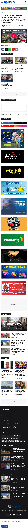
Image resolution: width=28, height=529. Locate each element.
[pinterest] (20, 515)
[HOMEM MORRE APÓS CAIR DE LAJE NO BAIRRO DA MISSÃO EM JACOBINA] (5, 343)
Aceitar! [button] (5, 526)
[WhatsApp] (9, 49)
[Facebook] (2, 49)
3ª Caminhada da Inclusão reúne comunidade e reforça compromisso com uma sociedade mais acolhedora (20, 374)
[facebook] (7, 515)
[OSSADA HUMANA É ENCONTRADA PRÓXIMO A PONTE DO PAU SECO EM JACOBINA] (5, 351)
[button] (2, 2)
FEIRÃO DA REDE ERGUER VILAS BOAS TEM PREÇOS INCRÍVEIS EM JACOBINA (17, 457)
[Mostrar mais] (19, 49)
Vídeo (10, 45)
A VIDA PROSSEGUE (14, 420)
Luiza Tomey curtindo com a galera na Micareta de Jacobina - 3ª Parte (7, 85)
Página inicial (4, 12)
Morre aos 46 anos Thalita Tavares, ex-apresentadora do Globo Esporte (20, 392)
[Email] (16, 49)
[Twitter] (6, 49)
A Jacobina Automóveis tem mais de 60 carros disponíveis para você (7, 67)
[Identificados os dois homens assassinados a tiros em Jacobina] (5, 335)
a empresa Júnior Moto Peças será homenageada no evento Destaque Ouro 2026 (13, 427)
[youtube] (14, 515)
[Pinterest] (13, 49)
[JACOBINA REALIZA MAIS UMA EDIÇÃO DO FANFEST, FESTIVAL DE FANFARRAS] (5, 451)
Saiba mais (10, 523)
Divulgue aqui (14, 304)
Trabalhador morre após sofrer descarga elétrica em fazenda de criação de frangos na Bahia (7, 373)
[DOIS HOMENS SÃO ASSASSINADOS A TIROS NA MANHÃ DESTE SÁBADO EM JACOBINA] (5, 479)
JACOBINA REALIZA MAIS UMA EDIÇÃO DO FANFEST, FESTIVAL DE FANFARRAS (18, 450)
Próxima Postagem (21, 114)
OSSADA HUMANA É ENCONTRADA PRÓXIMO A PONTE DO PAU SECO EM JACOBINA (18, 350)
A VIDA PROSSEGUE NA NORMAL (14, 423)
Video (10, 12)
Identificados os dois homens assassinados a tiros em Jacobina (18, 334)
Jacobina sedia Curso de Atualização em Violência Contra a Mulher (20, 67)
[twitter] (10, 515)
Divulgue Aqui (14, 94)
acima (14, 401)
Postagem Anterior (6, 114)
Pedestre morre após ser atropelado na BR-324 (7, 391)
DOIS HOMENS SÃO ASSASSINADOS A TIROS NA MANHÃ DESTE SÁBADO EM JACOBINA (18, 479)
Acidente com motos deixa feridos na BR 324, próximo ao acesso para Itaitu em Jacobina (18, 466)
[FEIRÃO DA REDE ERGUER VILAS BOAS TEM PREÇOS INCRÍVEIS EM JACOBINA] (5, 458)
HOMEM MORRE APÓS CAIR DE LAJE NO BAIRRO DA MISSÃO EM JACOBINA (18, 342)
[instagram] (17, 515)
